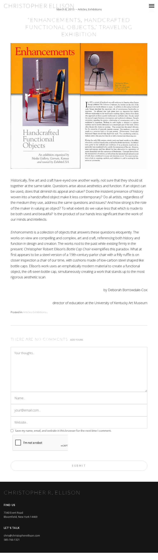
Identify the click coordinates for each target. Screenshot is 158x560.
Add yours (76, 340)
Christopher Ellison (39, 6)
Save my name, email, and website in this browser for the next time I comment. (63, 430)
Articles (82, 9)
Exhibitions (95, 9)
